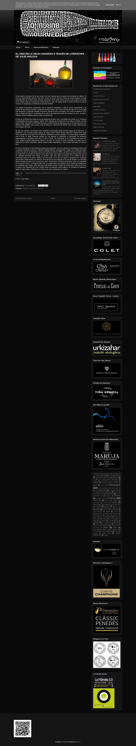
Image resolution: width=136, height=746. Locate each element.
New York (102, 516)
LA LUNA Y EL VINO (108, 141)
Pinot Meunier (102, 520)
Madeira (102, 508)
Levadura (107, 506)
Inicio (53, 198)
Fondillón (103, 498)
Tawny (112, 529)
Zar (105, 535)
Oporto (110, 517)
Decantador (96, 492)
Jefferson (105, 502)
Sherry (106, 528)
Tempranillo (96, 531)
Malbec (116, 508)
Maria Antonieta (97, 511)
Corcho (103, 490)
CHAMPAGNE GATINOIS (101, 89)
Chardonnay (101, 488)
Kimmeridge (111, 504)
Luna (96, 508)
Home (18, 47)
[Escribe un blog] (41, 186)
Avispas (98, 477)
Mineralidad (96, 513)
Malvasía (40, 188)
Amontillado (102, 475)
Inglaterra (115, 500)
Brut (94, 479)
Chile (119, 488)
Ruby (103, 524)
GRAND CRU (106, 168)
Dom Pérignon (106, 492)
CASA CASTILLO (99, 96)
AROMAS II (106, 154)
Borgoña (108, 477)
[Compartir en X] (43, 186)
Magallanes (109, 508)
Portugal (96, 522)
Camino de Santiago (113, 481)
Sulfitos (95, 529)
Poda (117, 520)
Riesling (98, 524)
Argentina (110, 475)
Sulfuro (101, 529)
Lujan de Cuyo (116, 506)
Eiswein (95, 493)
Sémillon (98, 527)
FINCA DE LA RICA (99, 124)
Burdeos (100, 479)
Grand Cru (97, 500)
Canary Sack (33, 188)
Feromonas (108, 495)
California (102, 481)
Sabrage (116, 524)
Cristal (117, 490)
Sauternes (105, 525)
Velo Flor (106, 533)
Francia (112, 498)
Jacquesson (96, 502)
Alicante (108, 473)
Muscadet (115, 513)
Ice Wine (107, 500)
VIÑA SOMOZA (98, 117)
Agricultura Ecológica (98, 473)
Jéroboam (95, 504)
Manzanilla (114, 509)
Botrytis (115, 477)
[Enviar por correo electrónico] (39, 186)
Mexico (116, 511)
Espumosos (109, 494)
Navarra (95, 516)
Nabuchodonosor (97, 515)
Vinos (27, 47)
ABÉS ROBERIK (98, 127)
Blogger (78, 742)
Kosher (118, 504)
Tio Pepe (103, 531)
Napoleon (107, 515)
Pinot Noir (110, 520)
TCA (117, 529)
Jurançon (103, 504)
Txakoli (116, 531)
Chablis (103, 485)
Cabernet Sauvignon (111, 479)
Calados (95, 481)
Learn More (109, 5)
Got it (118, 5)
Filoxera (117, 496)
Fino (97, 498)
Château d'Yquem (111, 488)
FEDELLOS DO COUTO (101, 99)
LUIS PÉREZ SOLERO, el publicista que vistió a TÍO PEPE (110, 183)
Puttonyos (110, 522)
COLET (95, 92)
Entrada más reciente (24, 198)
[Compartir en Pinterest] (47, 186)
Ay (103, 477)
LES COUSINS (98, 120)
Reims (118, 522)
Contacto (56, 47)
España (101, 493)
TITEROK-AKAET (99, 110)
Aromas (117, 475)
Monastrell (105, 513)
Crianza (111, 490)
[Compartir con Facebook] (45, 186)
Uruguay (95, 533)
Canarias (25, 188)
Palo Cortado (96, 518)
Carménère (115, 482)
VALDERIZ (96, 106)
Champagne (114, 485)
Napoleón (115, 515)
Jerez (114, 502)
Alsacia (114, 473)
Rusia (109, 524)
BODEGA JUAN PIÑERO (101, 113)
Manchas (105, 509)
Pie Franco (112, 518)
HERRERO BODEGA (100, 131)
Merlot (108, 511)
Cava (95, 485)
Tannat (106, 529)
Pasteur (105, 518)
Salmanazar (96, 525)
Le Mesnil (98, 506)
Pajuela (116, 516)
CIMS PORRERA (99, 103)
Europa (101, 495)
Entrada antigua (80, 198)
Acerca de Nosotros (41, 47)
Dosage (116, 492)
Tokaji (110, 531)
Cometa (97, 490)
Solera (115, 527)
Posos (104, 522)
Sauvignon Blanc (115, 525)
